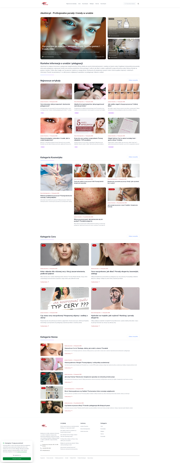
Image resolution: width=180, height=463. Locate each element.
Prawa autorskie (50, 457)
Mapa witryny (90, 457)
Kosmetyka (85, 3)
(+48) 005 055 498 (46, 448)
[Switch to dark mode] (138, 3)
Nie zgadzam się (17, 455)
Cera (79, 3)
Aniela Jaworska (44, 268)
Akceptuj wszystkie (17, 458)
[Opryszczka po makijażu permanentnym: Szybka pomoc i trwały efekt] (73, 38)
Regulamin (42, 457)
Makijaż (92, 3)
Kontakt (66, 457)
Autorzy (83, 423)
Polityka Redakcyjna (82, 457)
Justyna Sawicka (44, 101)
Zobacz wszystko (133, 80)
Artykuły (63, 423)
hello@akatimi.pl (46, 450)
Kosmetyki (103, 3)
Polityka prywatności (59, 457)
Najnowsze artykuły (71, 3)
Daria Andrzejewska (79, 101)
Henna (97, 3)
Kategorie (104, 423)
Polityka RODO (73, 457)
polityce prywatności (22, 451)
